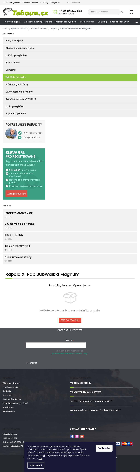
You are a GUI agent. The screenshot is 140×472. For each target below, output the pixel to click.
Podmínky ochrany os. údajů (15, 403)
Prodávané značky (30, 3)
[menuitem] (12, 21)
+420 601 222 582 (10, 438)
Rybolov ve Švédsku (80, 383)
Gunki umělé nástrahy (18, 257)
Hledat (124, 11)
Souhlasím (104, 448)
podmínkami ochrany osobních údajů (70, 353)
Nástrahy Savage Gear (19, 212)
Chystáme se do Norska (19, 223)
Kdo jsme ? (55, 3)
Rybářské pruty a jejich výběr (85, 392)
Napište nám (8, 407)
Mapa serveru (9, 411)
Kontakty (44, 3)
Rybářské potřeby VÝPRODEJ (20, 99)
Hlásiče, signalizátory (16, 84)
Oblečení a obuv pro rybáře (19, 48)
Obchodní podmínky (12, 399)
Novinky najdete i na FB (13, 446)
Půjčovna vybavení (12, 3)
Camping (10, 69)
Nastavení (36, 465)
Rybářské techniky (15, 77)
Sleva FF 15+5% (14, 235)
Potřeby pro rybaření (16, 55)
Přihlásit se (32, 363)
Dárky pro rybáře (14, 106)
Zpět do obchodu (70, 320)
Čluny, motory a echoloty (19, 91)
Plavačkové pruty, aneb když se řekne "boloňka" (95, 410)
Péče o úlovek (12, 62)
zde (40, 458)
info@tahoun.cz (10, 434)
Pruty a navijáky (14, 40)
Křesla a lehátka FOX (17, 246)
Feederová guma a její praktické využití (91, 401)
